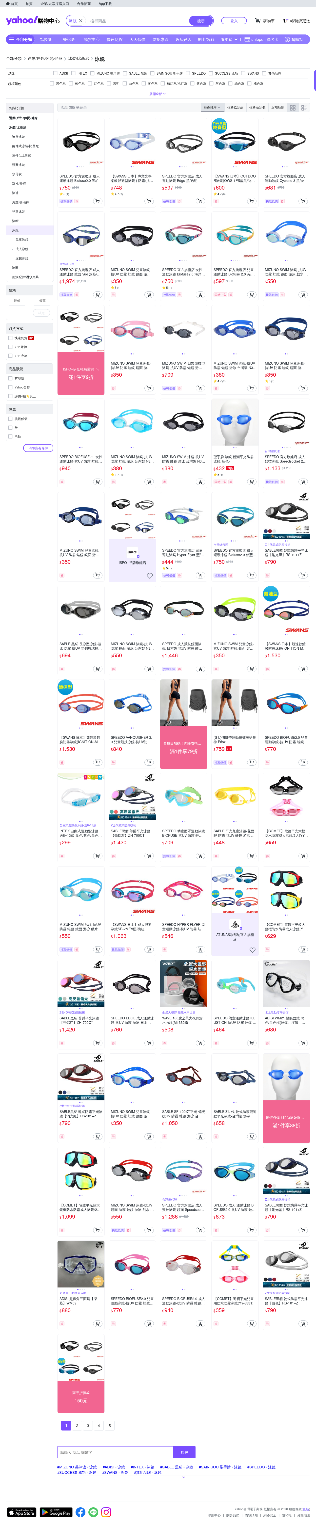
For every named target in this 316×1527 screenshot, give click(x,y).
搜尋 (184, 1452)
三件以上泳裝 (21, 155)
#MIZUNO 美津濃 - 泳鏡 (77, 1466)
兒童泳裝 (18, 211)
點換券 (46, 39)
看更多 (227, 39)
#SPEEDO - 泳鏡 (261, 1466)
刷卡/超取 (206, 39)
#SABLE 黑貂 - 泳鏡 (176, 1466)
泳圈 (15, 267)
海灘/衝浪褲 (20, 202)
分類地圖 (303, 1515)
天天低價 (137, 39)
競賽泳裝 (18, 164)
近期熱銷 (277, 107)
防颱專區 (160, 39)
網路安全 (269, 1515)
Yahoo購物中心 (33, 21)
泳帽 (15, 220)
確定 (41, 312)
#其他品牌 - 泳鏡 (147, 1472)
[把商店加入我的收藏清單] (150, 576)
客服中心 (214, 1515)
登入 (234, 20)
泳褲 (15, 192)
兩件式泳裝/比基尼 (25, 146)
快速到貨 (114, 39)
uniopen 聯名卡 (264, 39)
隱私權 (287, 1515)
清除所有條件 (38, 448)
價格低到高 (235, 107)
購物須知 (251, 1515)
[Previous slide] (61, 141)
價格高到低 (257, 107)
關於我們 (232, 1515)
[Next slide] (101, 141)
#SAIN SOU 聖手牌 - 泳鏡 (220, 1466)
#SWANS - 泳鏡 (115, 1472)
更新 (306, 1509)
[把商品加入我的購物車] (97, 201)
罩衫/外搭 (19, 183)
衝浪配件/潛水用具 (25, 276)
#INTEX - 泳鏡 (142, 1466)
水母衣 (17, 174)
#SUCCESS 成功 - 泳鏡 (76, 1472)
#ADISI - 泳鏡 (114, 1466)
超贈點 (297, 39)
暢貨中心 (92, 39)
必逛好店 (183, 39)
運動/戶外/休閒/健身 (23, 117)
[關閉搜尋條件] (81, 21)
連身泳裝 (18, 136)
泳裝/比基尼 (17, 127)
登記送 (69, 39)
